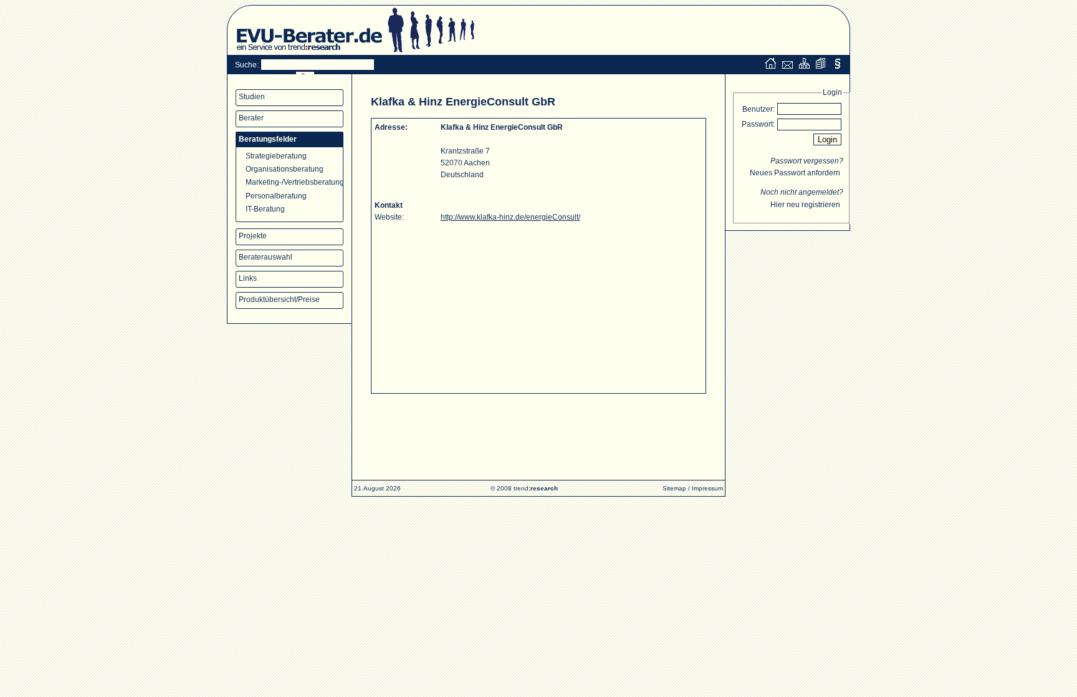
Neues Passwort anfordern (795, 172)
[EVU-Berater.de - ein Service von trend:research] (305, 52)
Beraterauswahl (265, 257)
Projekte (253, 236)
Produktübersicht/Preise (279, 299)
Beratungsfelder (268, 139)
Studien (252, 96)
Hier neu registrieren (805, 204)
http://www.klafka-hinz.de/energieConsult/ (510, 217)
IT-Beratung (265, 209)
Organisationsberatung (284, 169)
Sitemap (674, 488)
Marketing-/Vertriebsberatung (294, 182)
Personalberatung (276, 196)
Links (248, 278)
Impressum (707, 488)
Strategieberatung (276, 156)
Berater (251, 118)
